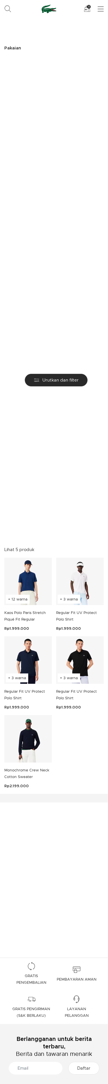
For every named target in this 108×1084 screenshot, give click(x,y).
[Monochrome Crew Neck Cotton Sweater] (28, 739)
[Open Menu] (97, 9)
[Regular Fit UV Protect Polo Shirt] (80, 581)
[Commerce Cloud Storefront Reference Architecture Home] (48, 9)
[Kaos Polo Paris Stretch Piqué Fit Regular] (28, 581)
